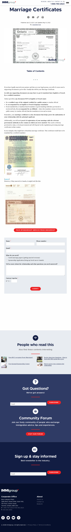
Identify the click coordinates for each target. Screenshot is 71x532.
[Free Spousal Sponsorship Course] (4, 366)
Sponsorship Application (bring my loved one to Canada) (26, 260)
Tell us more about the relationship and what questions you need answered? (31, 264)
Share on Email (33, 17)
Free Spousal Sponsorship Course (19, 364)
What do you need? (12, 255)
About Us (50, 1)
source (7, 179)
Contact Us (58, 1)
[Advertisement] (35, 313)
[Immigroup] (9, 2)
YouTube (13, 517)
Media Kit (40, 504)
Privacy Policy (32, 525)
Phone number (41, 241)
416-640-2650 (7, 510)
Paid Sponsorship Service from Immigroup (35, 230)
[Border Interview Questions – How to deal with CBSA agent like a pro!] (39, 359)
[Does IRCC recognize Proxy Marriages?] (4, 359)
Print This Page (43, 17)
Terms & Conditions (44, 525)
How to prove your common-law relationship (54, 364)
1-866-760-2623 (58, 4)
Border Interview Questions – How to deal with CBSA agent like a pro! (55, 358)
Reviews (43, 1)
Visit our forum (35, 434)
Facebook (3, 517)
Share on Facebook (28, 17)
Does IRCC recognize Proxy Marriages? (21, 357)
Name (8, 241)
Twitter (8, 517)
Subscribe (53, 402)
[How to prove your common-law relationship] (39, 366)
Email (8, 248)
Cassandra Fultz (36, 24)
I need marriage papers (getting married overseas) (24, 257)
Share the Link (38, 17)
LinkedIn (18, 517)
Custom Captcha (12, 278)
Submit (35, 288)
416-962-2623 (19, 507)
